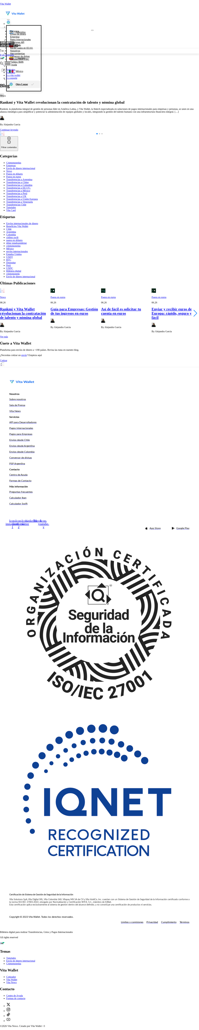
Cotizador (11, 976)
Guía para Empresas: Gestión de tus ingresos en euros (74, 311)
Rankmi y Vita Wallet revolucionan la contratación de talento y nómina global (23, 313)
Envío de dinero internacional (20, 168)
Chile (9, 229)
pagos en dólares (14, 240)
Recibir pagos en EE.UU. (21, 48)
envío (24, 355)
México (10, 248)
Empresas (11, 165)
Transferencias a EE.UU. (18, 188)
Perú (8, 265)
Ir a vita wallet (13, 75)
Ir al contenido (7, 55)
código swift (12, 237)
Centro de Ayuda (14, 995)
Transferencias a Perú (16, 193)
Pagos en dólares (14, 174)
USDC (9, 268)
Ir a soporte (11, 78)
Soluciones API (17, 42)
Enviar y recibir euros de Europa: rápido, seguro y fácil (172, 313)
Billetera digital (13, 271)
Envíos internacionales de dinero (22, 223)
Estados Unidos (14, 254)
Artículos (10, 69)
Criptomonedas (13, 162)
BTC (8, 259)
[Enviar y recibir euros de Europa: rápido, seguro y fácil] (154, 292)
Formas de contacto (15, 998)
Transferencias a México (18, 190)
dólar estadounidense (16, 243)
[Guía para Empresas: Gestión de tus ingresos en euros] (53, 292)
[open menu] (8, 63)
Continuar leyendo (9, 129)
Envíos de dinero (18, 34)
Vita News (11, 982)
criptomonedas (13, 245)
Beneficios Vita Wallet (17, 226)
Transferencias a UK (16, 196)
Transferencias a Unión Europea (22, 199)
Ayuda (13, 65)
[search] (2, 64)
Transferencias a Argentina (19, 179)
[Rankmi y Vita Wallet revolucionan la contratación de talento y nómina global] (2, 292)
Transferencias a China (17, 182)
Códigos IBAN (16, 62)
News (9, 171)
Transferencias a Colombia (19, 185)
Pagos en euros (13, 176)
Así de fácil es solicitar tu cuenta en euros (121, 311)
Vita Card (11, 210)
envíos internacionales (17, 251)
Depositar (11, 262)
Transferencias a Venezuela (19, 202)
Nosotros (15, 51)
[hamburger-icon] (8, 19)
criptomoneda (13, 273)
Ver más (4, 336)
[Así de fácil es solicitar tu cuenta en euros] (103, 292)
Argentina (11, 232)
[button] (97, 133)
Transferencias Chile (16, 204)
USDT (9, 257)
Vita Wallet (5, 3)
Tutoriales (11, 207)
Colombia (11, 234)
